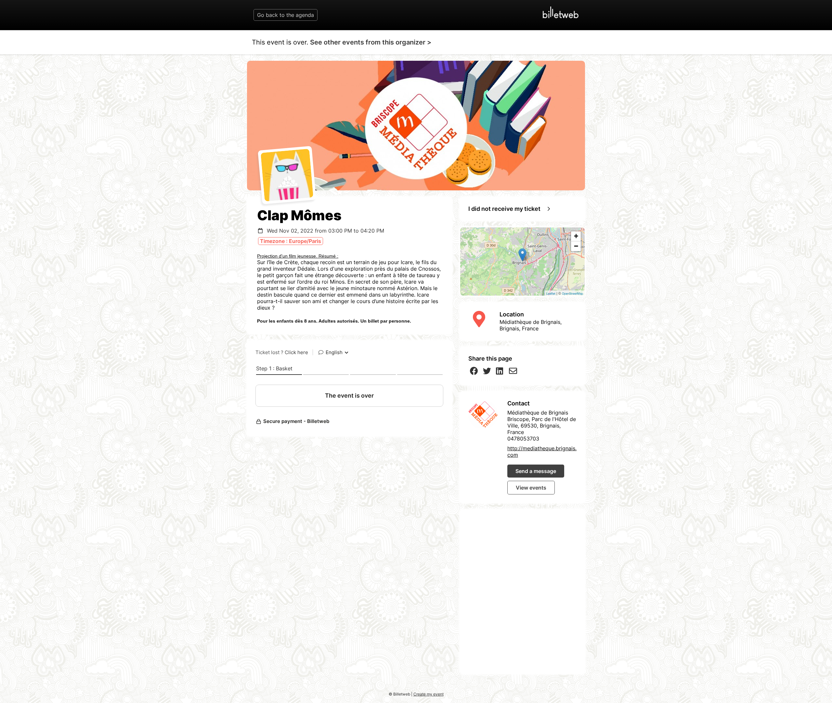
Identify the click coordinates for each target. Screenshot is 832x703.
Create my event (428, 694)
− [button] (576, 246)
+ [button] (576, 236)
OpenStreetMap (572, 293)
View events (531, 487)
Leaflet (550, 293)
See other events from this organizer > (370, 42)
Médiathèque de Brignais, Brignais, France (531, 325)
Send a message (535, 471)
